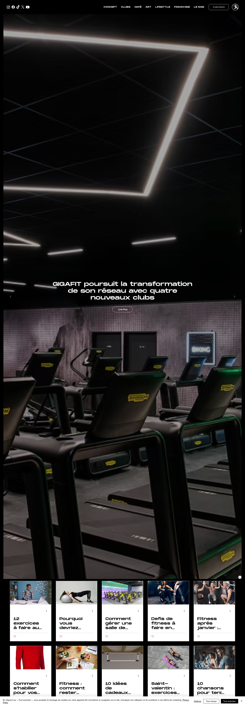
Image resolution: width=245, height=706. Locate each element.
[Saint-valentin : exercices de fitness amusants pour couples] (168, 657)
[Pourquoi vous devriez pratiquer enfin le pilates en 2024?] (76, 592)
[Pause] (240, 577)
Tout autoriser (229, 701)
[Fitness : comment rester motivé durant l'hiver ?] (76, 657)
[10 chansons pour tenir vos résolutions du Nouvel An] (214, 657)
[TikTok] (18, 7)
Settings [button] (197, 701)
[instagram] (8, 7)
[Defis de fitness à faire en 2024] (168, 592)
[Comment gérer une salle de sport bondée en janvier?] (122, 592)
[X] (23, 7)
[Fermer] (241, 701)
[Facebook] (13, 7)
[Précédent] (10, 296)
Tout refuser (211, 701)
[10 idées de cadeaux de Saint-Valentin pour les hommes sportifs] (122, 657)
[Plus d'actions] (47, 611)
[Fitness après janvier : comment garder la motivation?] (214, 592)
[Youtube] (28, 7)
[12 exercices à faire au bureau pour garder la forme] (30, 592)
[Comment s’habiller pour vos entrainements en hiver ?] (30, 657)
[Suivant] (234, 296)
